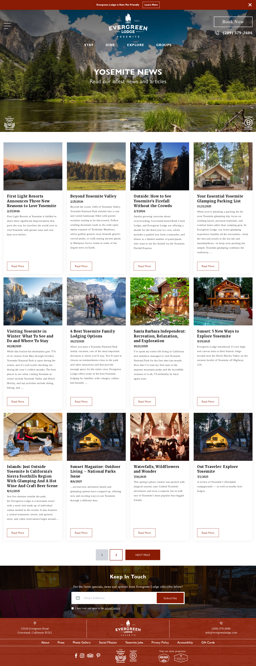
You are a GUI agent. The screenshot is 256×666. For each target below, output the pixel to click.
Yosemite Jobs (134, 642)
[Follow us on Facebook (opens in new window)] (76, 655)
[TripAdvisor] (9, 123)
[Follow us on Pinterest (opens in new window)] (98, 655)
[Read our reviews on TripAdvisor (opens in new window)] (90, 655)
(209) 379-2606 (238, 33)
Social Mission (108, 642)
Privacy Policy (160, 642)
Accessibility (185, 642)
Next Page (142, 555)
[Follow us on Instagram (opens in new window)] (82, 655)
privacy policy (112, 608)
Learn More (155, 4)
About (45, 642)
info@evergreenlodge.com (221, 632)
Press (61, 642)
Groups (164, 45)
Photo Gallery (82, 642)
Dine (110, 45)
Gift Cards (208, 642)
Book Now (233, 21)
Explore (135, 45)
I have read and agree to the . (97, 608)
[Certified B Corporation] (248, 123)
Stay (89, 45)
